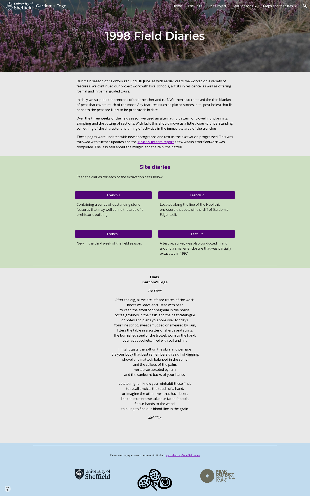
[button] (305, 6)
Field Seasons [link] (242, 6)
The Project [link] (217, 6)
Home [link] (177, 6)
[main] (155, 35)
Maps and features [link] (278, 6)
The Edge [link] (194, 6)
